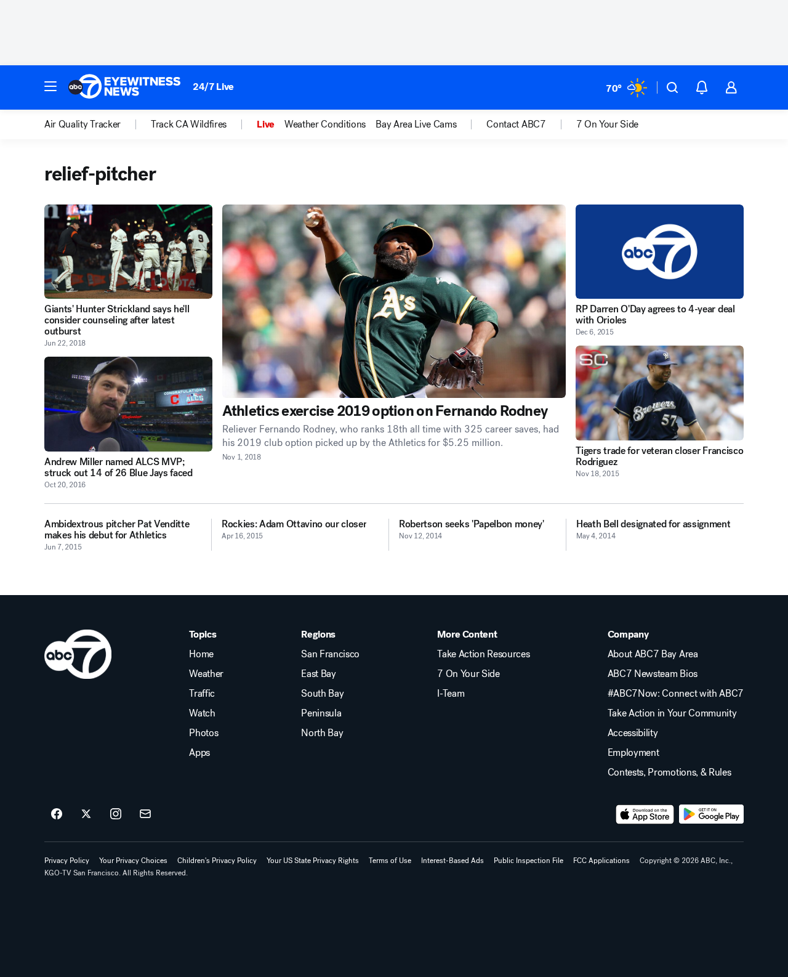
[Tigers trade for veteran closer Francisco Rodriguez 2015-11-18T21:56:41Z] (660, 393)
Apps (199, 753)
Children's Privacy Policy (217, 860)
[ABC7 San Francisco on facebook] (56, 814)
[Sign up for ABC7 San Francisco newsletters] (145, 814)
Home (201, 654)
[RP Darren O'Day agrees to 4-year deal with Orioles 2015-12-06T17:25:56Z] (660, 252)
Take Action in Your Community (672, 713)
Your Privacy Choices (133, 860)
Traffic (202, 694)
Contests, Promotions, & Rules (669, 772)
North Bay (322, 733)
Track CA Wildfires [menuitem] (189, 124)
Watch (202, 713)
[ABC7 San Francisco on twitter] (86, 814)
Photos (203, 733)
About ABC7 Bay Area (653, 654)
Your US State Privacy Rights (313, 860)
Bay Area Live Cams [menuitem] (416, 124)
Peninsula (321, 713)
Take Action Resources (483, 654)
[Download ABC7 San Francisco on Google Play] (711, 814)
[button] (50, 86)
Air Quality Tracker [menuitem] (82, 124)
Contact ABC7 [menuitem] (515, 124)
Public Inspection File (528, 860)
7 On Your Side (468, 674)
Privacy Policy (66, 860)
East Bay (318, 674)
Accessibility (633, 733)
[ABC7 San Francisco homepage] (124, 87)
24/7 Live (213, 86)
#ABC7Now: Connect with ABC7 (676, 694)
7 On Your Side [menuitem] (607, 124)
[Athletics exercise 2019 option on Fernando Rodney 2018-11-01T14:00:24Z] (394, 301)
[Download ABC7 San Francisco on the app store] (645, 814)
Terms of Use (390, 860)
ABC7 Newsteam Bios (653, 674)
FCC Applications (601, 860)
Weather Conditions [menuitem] (325, 124)
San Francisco (330, 654)
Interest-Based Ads (452, 860)
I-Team (450, 694)
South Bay (322, 694)
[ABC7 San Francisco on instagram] (115, 814)
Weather (206, 674)
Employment (633, 753)
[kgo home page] (77, 654)
